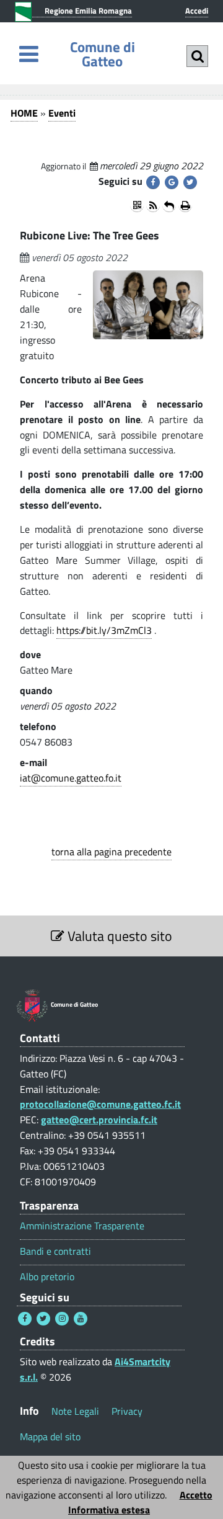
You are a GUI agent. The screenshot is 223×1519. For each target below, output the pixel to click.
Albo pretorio (47, 1277)
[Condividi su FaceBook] (153, 182)
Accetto (196, 1494)
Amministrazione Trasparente (82, 1226)
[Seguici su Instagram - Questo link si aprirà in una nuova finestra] (62, 1318)
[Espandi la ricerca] (197, 56)
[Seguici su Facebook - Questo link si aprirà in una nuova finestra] (25, 1318)
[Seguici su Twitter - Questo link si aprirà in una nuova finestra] (43, 1318)
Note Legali (75, 1411)
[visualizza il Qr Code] (137, 205)
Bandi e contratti (55, 1251)
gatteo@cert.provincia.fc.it (99, 1119)
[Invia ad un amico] (169, 205)
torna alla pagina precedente (111, 851)
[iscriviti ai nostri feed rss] (153, 205)
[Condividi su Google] (171, 182)
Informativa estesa (109, 1509)
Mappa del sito (50, 1436)
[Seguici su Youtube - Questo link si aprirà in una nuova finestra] (80, 1318)
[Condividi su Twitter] (190, 182)
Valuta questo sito (118, 936)
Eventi (62, 112)
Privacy (127, 1411)
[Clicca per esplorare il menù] (29, 54)
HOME (24, 112)
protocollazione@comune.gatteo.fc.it (100, 1104)
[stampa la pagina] (185, 205)
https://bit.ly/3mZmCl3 (104, 630)
